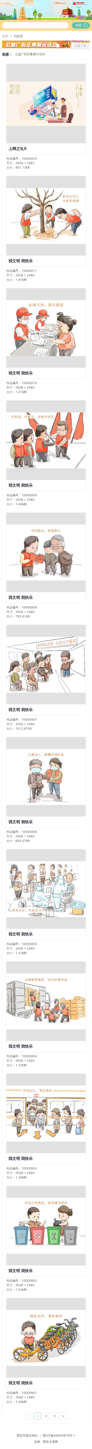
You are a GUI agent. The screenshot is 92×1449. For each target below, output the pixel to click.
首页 (5, 36)
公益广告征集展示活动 (30, 54)
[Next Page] (63, 1416)
